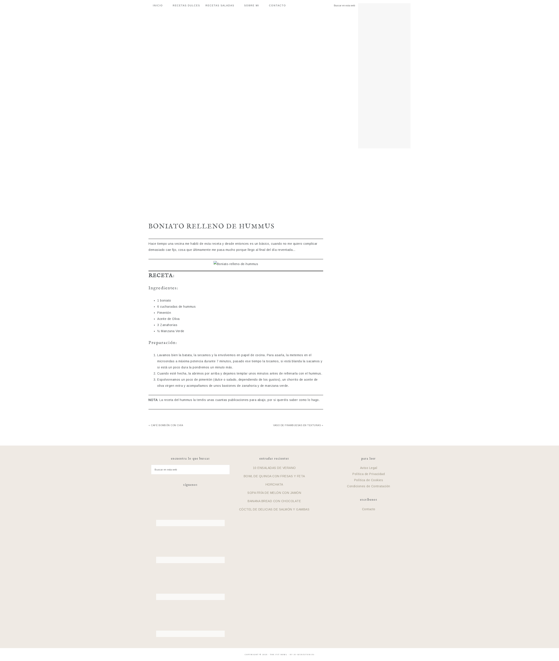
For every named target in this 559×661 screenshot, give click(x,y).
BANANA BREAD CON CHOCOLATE (274, 501)
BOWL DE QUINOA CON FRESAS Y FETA (274, 476)
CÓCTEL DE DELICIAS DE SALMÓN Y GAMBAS (274, 509)
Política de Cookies (368, 480)
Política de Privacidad (368, 474)
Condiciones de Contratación (368, 486)
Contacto (368, 509)
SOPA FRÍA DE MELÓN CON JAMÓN (274, 492)
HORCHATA (274, 484)
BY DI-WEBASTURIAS (302, 654)
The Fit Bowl (279, 183)
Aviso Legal (368, 468)
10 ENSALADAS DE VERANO (274, 468)
